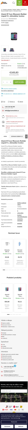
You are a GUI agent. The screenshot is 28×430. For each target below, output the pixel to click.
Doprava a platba (6, 323)
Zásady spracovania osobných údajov (10, 354)
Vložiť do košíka (19, 82)
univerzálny (20, 213)
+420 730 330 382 (10, 107)
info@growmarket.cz (12, 111)
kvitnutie (19, 223)
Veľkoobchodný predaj (7, 348)
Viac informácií (5, 60)
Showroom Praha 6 (6, 325)
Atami (6, 22)
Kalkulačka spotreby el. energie (9, 334)
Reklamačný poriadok (7, 356)
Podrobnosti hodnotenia (7, 20)
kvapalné (19, 226)
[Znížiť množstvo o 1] (3, 82)
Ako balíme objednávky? (7, 90)
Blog (3, 336)
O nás (3, 344)
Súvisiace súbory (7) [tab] (17, 136)
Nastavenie (14, 422)
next (26, 246)
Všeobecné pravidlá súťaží (8, 359)
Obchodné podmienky (7, 358)
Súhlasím (20, 426)
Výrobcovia (4, 338)
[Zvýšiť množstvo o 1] (11, 82)
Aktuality (4, 333)
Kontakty (4, 346)
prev (2, 246)
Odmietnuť (7, 426)
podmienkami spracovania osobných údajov (10, 397)
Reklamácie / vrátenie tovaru (8, 326)
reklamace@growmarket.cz (11, 375)
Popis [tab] (5, 136)
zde (19, 418)
